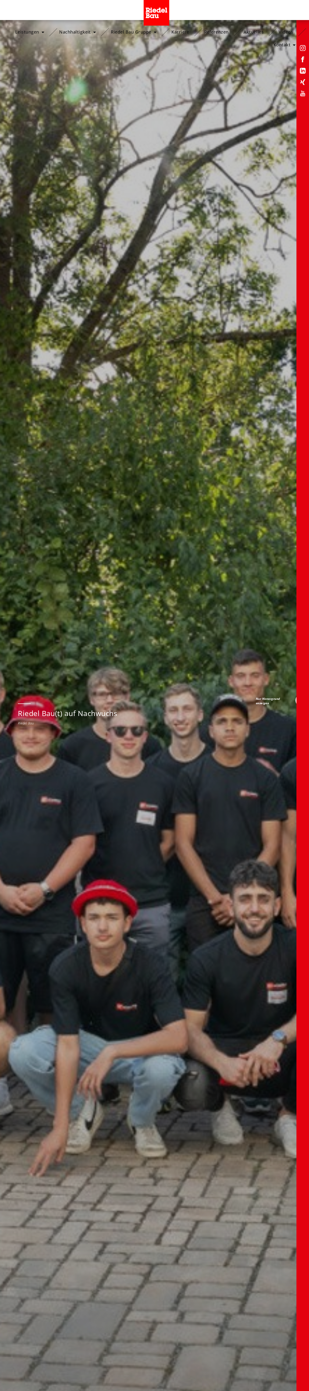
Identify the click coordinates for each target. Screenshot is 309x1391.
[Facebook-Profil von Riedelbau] (303, 60)
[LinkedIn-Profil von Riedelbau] (303, 71)
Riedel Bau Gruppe (131, 32)
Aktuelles (254, 32)
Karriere (180, 32)
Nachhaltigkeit (75, 32)
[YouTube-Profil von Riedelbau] (303, 94)
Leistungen (27, 32)
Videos (286, 32)
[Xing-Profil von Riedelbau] (303, 83)
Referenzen (216, 32)
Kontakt (282, 45)
